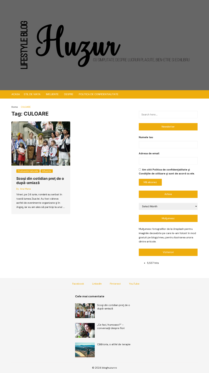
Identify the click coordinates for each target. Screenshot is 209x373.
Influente (46, 171)
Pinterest (115, 283)
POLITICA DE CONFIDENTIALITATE (98, 94)
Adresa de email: (149, 153)
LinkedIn (97, 283)
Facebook (78, 283)
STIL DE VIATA (32, 94)
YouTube (133, 283)
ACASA (15, 94)
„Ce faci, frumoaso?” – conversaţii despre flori (111, 326)
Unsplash (178, 229)
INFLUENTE (52, 94)
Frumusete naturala (28, 171)
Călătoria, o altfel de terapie (113, 344)
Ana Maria (25, 188)
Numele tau (146, 137)
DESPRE (68, 94)
